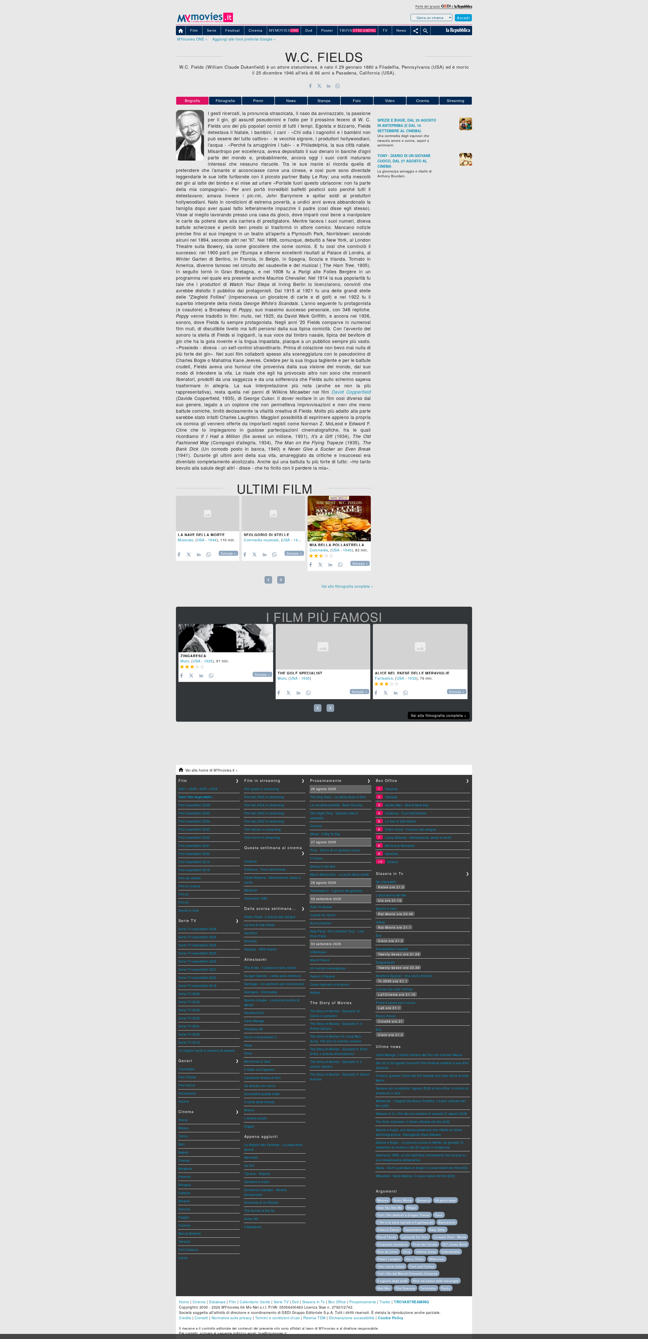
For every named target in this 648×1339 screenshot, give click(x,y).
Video (390, 100)
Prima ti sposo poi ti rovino (396, 1002)
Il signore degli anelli (392, 1281)
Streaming (455, 100)
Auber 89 (251, 1218)
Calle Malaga (254, 1021)
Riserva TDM (314, 1317)
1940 (347, 549)
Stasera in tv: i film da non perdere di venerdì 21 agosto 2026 (421, 1113)
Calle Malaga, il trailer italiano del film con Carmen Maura (419, 1055)
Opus (439, 1215)
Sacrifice (250, 933)
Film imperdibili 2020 (194, 853)
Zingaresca (193, 655)
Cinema (422, 100)
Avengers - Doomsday (260, 992)
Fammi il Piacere (322, 976)
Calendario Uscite (255, 1301)
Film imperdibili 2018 (194, 870)
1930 (305, 678)
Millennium (436, 1259)
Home (184, 1301)
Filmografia (225, 100)
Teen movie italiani (390, 1266)
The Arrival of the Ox (259, 1210)
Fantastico (384, 678)
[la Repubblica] (463, 6)
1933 (412, 678)
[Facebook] (310, 86)
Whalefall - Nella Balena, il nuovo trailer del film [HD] (415, 1176)
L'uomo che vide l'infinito (394, 989)
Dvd (295, 1301)
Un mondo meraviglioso (328, 968)
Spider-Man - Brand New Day (407, 805)
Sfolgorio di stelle (266, 534)
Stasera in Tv (313, 1301)
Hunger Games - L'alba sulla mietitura (272, 975)
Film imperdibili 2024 (194, 821)
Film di (183, 894)
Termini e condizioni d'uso (277, 1317)
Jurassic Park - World (450, 1237)
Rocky (446, 1288)
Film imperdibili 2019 (194, 861)
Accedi (463, 17)
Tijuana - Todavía (257, 1173)
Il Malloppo (318, 952)
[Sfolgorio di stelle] (273, 513)
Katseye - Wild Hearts (260, 949)
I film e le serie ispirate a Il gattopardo (405, 1222)
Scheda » (228, 553)
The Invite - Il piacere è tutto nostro (270, 967)
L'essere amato (255, 1118)
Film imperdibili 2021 (194, 845)
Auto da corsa (387, 1252)
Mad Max (384, 1288)
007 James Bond (454, 1244)
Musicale (185, 539)
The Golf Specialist (300, 673)
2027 (182, 789)
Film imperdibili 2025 (194, 813)
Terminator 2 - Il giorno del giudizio (336, 890)
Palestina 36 (253, 1029)
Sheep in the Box (323, 866)
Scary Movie (403, 1200)
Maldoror (251, 890)
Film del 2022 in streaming (264, 821)
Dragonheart (385, 962)
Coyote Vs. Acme (323, 915)
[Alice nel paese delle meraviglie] (420, 647)
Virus (407, 1252)
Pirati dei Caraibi (425, 1244)
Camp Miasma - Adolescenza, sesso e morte (418, 837)
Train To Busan (321, 907)
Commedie (186, 1069)
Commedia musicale (261, 539)
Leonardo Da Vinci (414, 1237)
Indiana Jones (426, 1252)
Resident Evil (254, 1012)
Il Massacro (252, 1227)
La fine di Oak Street (259, 925)
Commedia (319, 549)
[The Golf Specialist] (323, 647)
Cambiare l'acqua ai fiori (262, 1077)
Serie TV (281, 1301)
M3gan (412, 1208)
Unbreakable (450, 1252)
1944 (212, 539)
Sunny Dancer (320, 923)
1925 (208, 660)
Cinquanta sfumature (392, 1244)
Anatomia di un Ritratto (261, 1202)
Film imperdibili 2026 (194, 805)
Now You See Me (389, 1208)
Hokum (392, 861)
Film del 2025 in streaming (264, 797)
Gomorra (423, 1200)
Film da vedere (189, 878)
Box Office (337, 1301)
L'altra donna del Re (391, 895)
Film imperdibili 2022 (194, 837)
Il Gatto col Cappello (259, 1069)
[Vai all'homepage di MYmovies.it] (205, 21)
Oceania (250, 861)
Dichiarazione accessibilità (352, 1317)
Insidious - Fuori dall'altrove (265, 869)
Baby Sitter (437, 1230)
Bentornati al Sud (257, 1061)
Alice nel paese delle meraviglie (412, 673)
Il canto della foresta (259, 1102)
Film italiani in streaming (262, 829)
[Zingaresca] (225, 638)
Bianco (249, 1110)
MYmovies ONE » (192, 39)
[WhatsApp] (337, 86)
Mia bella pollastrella (337, 544)
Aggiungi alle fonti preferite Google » (244, 39)
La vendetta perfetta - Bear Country (336, 805)
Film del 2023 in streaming (264, 813)
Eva (379, 935)
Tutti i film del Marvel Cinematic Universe (407, 1273)
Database (217, 1301)
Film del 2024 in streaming (264, 805)
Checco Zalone (388, 1230)
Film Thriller (187, 1077)
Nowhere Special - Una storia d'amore (404, 975)
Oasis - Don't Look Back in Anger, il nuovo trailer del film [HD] (421, 1167)
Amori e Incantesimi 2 (260, 1037)
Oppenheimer (414, 1230)
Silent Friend (319, 960)
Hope (248, 1045)
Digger (249, 1126)
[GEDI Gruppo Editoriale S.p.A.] (446, 6)
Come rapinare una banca (329, 984)
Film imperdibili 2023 (194, 829)
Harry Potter (415, 1259)
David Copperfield (351, 392)
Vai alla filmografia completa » (347, 586)
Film (232, 1301)
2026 (193, 789)
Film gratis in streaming (261, 789)
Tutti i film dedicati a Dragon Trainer (403, 1215)
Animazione (187, 1093)
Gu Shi (249, 1165)
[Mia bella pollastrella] (339, 518)
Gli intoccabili (386, 881)
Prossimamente (362, 1301)
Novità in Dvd (188, 910)
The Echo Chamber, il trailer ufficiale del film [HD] (413, 1121)
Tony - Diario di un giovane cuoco (335, 850)
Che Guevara (405, 1288)
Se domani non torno (260, 1085)
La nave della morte (201, 534)
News (291, 100)
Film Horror (186, 1085)
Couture (316, 826)
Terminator (428, 1288)
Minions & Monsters (399, 845)
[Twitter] (319, 86)
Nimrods (250, 941)
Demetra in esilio (257, 1181)
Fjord (248, 1053)
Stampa (324, 100)
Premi (258, 100)
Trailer (385, 1301)
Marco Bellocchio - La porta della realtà (339, 874)
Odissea (391, 797)
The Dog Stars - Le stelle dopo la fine (338, 797)
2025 (203, 789)
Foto (357, 100)
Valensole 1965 (256, 898)
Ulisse (380, 922)
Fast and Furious (422, 1266)
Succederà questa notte (262, 1094)
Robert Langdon (389, 1259)
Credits (185, 1317)
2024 (214, 789)
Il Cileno (316, 858)
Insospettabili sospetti (392, 949)
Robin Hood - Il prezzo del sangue (270, 916)
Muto (184, 660)
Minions (383, 1200)
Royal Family (386, 1237)
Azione (183, 1101)
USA (201, 539)
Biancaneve (446, 1222)
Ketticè (315, 992)
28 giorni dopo (445, 1200)
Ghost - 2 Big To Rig (325, 834)
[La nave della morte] (207, 513)
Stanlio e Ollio (386, 908)
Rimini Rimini (386, 1016)
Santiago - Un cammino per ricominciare (274, 984)
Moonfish (251, 1157)
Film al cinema (189, 886)
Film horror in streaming (262, 837)
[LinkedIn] (328, 86)
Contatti (201, 1317)
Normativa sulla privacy (232, 1317)
